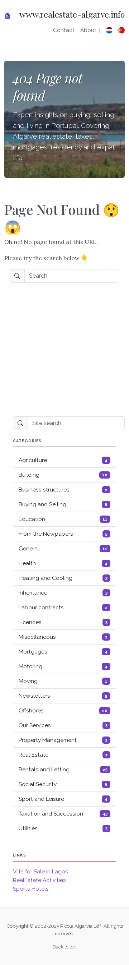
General (63, 548)
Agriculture (63, 460)
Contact (64, 30)
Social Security (63, 784)
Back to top (65, 947)
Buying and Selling (63, 504)
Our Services (63, 725)
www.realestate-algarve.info (72, 14)
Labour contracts (63, 607)
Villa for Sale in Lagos (40, 871)
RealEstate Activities (39, 880)
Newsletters (63, 696)
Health (63, 563)
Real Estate (63, 755)
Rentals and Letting (63, 769)
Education (63, 519)
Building (63, 475)
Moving (63, 681)
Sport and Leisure (63, 799)
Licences (63, 622)
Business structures (63, 489)
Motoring (63, 666)
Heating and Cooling (63, 578)
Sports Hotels (31, 889)
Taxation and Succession (63, 814)
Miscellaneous (63, 637)
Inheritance (63, 593)
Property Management (63, 740)
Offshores (63, 710)
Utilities (63, 828)
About (88, 30)
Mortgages (63, 651)
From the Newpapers (63, 534)
